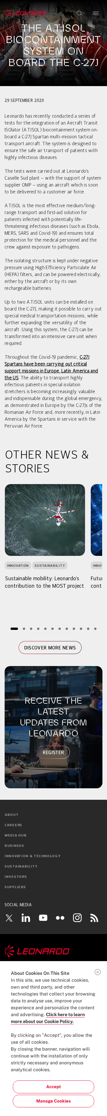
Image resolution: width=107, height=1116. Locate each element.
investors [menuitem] (16, 877)
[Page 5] (45, 628)
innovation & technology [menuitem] (33, 856)
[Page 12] (95, 628)
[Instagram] (77, 918)
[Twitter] (9, 918)
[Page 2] (23, 628)
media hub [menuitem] (16, 835)
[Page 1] (14, 628)
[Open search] (79, 13)
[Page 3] (31, 628)
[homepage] (26, 13)
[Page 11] (88, 628)
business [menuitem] (14, 846)
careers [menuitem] (13, 825)
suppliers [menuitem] (15, 887)
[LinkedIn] (26, 918)
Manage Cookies (53, 1100)
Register (53, 752)
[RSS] (94, 918)
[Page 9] (73, 628)
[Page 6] (52, 628)
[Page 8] (66, 628)
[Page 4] (38, 628)
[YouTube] (43, 918)
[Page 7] (59, 628)
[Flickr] (60, 918)
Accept (53, 1086)
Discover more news (50, 648)
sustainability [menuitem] (21, 866)
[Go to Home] (53, 951)
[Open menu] (95, 13)
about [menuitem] (12, 815)
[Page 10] (80, 628)
